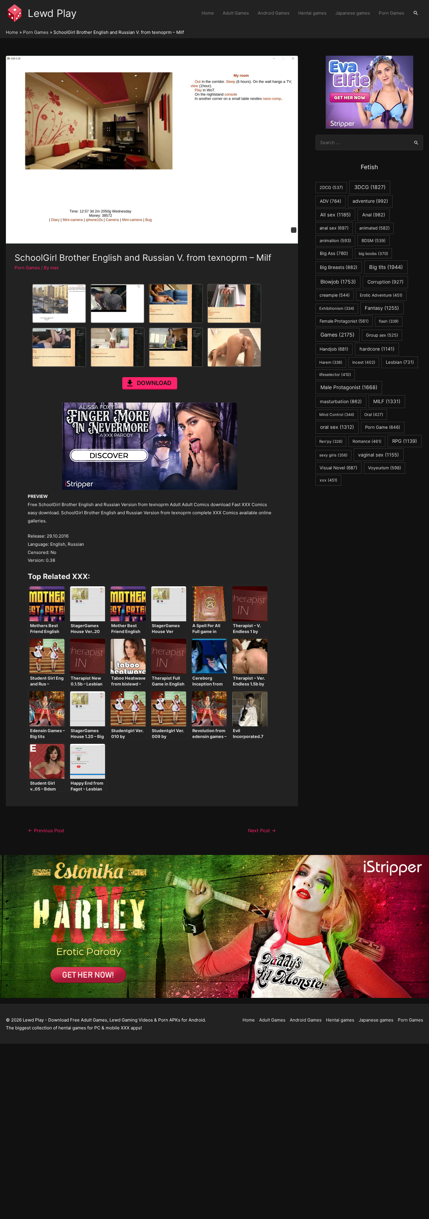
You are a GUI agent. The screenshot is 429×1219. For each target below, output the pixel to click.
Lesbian (400, 362)
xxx (328, 480)
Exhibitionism (336, 308)
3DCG (370, 187)
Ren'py (331, 441)
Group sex (382, 335)
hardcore (377, 349)
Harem (330, 362)
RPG (404, 441)
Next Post (262, 830)
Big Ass (334, 253)
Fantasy (382, 308)
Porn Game (382, 427)
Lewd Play (52, 13)
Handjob (334, 349)
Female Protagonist (344, 321)
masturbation (341, 401)
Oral (373, 414)
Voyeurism (384, 468)
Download (154, 382)
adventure (370, 201)
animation (335, 240)
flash (389, 321)
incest (363, 362)
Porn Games (391, 13)
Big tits (386, 267)
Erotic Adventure (381, 295)
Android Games (274, 13)
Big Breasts (339, 267)
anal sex (334, 228)
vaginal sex (378, 455)
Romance (367, 441)
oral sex (337, 427)
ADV (330, 201)
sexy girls (333, 455)
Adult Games (236, 13)
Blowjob (338, 282)
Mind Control (336, 414)
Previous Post (46, 830)
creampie (335, 295)
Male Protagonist (348, 387)
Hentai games (312, 13)
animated (374, 228)
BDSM (374, 240)
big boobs (373, 253)
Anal (373, 215)
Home (208, 13)
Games (337, 335)
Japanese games (352, 13)
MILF (386, 401)
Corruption (385, 282)
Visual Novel (338, 468)
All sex (335, 215)
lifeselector (335, 374)
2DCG (331, 187)
